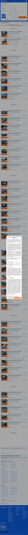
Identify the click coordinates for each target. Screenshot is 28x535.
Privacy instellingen (10, 297)
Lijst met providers (16, 296)
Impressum (12, 296)
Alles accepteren (17, 297)
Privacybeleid (8, 296)
